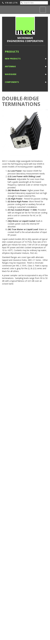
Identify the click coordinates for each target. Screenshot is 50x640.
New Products (13, 58)
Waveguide (10, 74)
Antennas (10, 66)
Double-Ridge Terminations (21, 101)
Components (12, 82)
